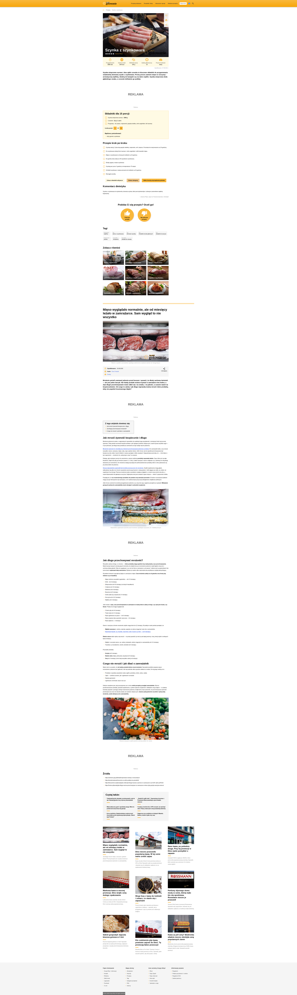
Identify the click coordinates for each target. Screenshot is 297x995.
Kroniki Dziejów (153, 981)
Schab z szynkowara (155, 262)
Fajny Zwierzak (153, 976)
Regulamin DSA (176, 976)
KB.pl (151, 971)
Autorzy (129, 985)
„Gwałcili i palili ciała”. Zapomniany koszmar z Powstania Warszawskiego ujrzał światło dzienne (151, 800)
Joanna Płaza (119, 53)
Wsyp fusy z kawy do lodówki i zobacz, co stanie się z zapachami (148, 898)
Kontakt (106, 973)
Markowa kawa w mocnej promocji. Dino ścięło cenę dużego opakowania (114, 892)
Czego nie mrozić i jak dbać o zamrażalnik (118, 431)
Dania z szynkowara (110, 262)
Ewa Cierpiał (115, 371)
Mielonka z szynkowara (111, 278)
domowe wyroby (131, 234)
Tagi (128, 978)
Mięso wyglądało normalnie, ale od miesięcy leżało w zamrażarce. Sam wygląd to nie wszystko (115, 848)
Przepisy (108, 10)
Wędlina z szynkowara (133, 262)
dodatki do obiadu (127, 239)
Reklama (106, 976)
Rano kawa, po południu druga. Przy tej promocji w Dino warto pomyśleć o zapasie (179, 849)
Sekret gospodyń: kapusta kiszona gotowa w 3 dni (114, 936)
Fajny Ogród (153, 973)
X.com (105, 985)
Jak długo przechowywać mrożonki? (117, 428)
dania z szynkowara (118, 234)
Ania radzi (152, 978)
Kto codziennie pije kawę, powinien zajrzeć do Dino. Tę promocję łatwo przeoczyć (148, 942)
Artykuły (129, 973)
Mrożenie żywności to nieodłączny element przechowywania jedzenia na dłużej (126, 449)
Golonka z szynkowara (156, 293)
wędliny (106, 234)
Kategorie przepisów (132, 981)
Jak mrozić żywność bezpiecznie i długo (118, 426)
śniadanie (116, 239)
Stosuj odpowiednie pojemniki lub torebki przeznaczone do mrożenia (123, 468)
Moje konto (183, 3)
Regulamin (175, 971)
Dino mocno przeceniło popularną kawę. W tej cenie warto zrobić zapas (147, 854)
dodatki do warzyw (161, 234)
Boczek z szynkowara (133, 293)
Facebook (189, 3)
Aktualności (130, 971)
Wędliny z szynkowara (133, 278)
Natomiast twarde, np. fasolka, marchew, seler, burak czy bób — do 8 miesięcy (128, 631)
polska (106, 239)
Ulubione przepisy (173, 3)
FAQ (128, 983)
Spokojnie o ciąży (154, 983)
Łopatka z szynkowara (156, 278)
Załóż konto (107, 978)
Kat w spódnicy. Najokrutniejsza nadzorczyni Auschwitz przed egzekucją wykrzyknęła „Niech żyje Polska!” (121, 815)
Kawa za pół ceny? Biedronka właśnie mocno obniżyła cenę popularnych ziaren (181, 937)
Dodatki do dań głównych (146, 234)
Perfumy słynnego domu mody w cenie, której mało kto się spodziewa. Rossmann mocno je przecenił (179, 895)
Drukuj (109, 374)
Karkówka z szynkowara (112, 293)
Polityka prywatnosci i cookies (180, 973)
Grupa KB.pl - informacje (110, 971)
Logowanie (106, 981)
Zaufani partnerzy (176, 978)
